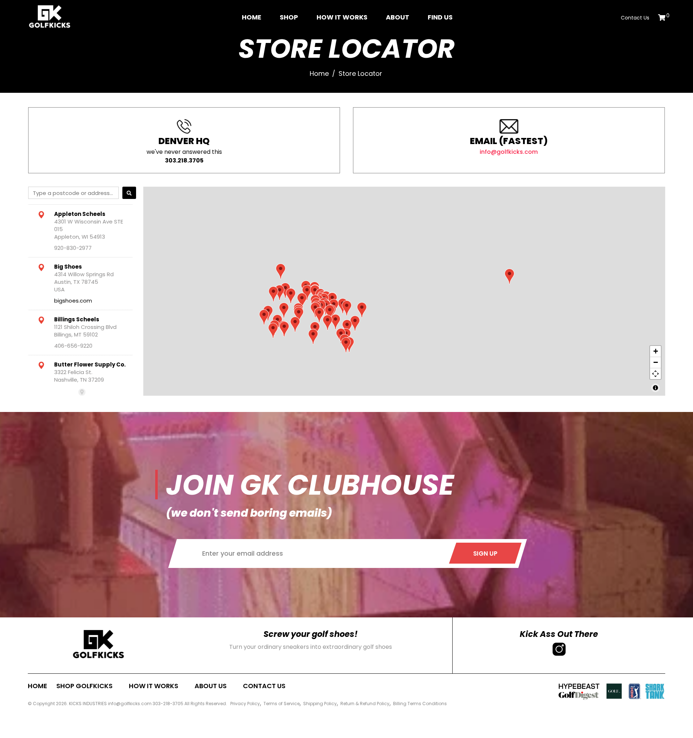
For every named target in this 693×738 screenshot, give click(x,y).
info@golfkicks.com (509, 152)
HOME (37, 685)
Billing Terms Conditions (420, 703)
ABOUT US (211, 685)
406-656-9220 (73, 346)
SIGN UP (485, 553)
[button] (313, 336)
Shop (289, 17)
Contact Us (635, 17)
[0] (661, 17)
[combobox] (73, 193)
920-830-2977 (73, 248)
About (397, 17)
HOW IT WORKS (153, 685)
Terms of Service (281, 703)
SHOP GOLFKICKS (84, 685)
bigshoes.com (73, 300)
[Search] (129, 193)
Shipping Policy (320, 703)
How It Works (342, 17)
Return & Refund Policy (364, 703)
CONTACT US (264, 685)
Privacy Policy (245, 703)
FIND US (440, 17)
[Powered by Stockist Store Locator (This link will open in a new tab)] (82, 392)
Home (251, 17)
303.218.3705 (184, 160)
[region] (404, 291)
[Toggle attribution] (655, 387)
